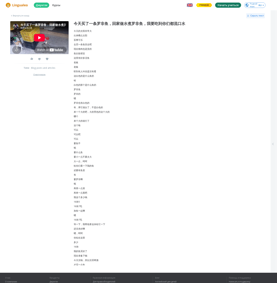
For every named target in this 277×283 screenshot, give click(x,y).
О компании (11, 281)
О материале (39, 75)
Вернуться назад (21, 16)
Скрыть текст (257, 15)
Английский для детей (165, 281)
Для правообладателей (104, 281)
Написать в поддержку (239, 281)
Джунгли (54, 281)
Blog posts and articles (43, 67)
